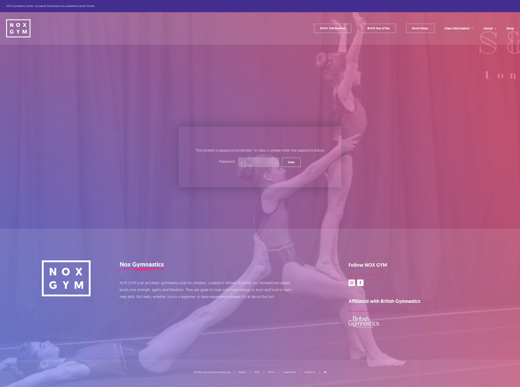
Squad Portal (290, 372)
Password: (227, 161)
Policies (242, 372)
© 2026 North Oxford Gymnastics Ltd (212, 372)
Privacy (271, 372)
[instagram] (352, 282)
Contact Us (309, 372)
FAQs (257, 372)
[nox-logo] (18, 21)
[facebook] (360, 282)
